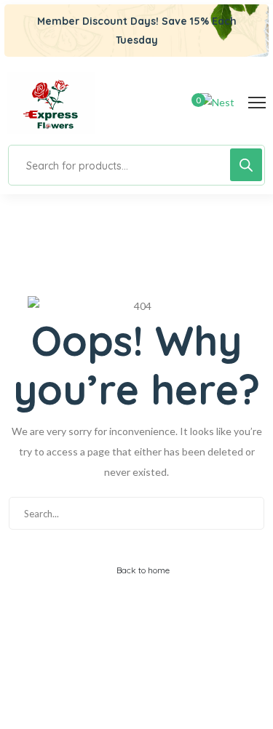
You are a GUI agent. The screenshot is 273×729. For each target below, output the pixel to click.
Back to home (142, 570)
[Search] (246, 164)
